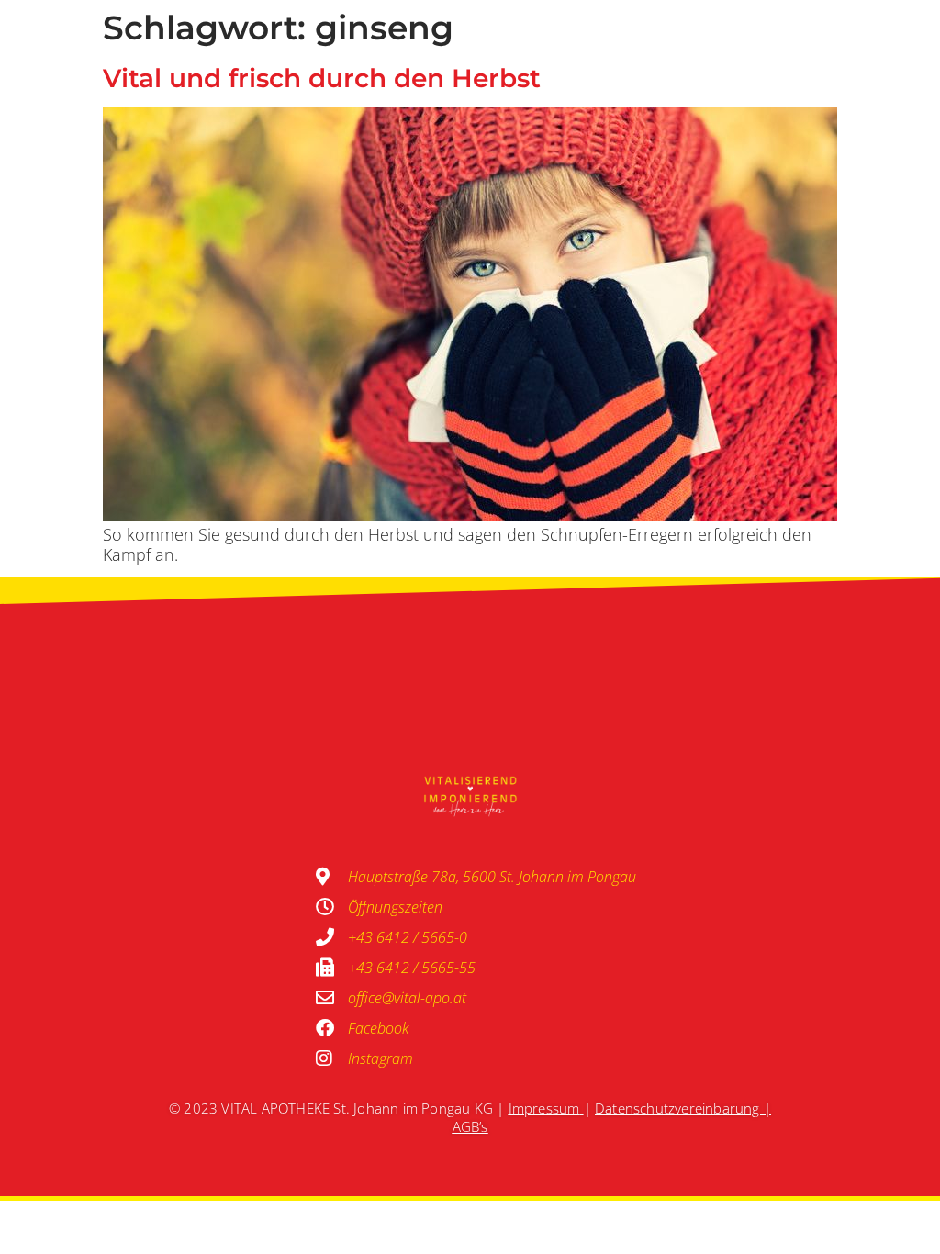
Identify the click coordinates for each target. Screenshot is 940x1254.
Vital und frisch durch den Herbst (322, 78)
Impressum (544, 1108)
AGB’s (470, 1126)
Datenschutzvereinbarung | (683, 1108)
